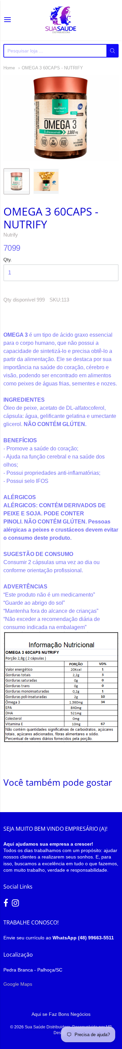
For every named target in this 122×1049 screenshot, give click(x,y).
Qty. (7, 259)
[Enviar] (112, 51)
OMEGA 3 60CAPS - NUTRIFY (52, 67)
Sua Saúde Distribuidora (47, 1027)
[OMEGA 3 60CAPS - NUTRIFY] (16, 181)
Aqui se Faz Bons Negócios (61, 1014)
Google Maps (17, 984)
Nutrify (10, 235)
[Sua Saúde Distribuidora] (61, 20)
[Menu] (7, 20)
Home (9, 67)
